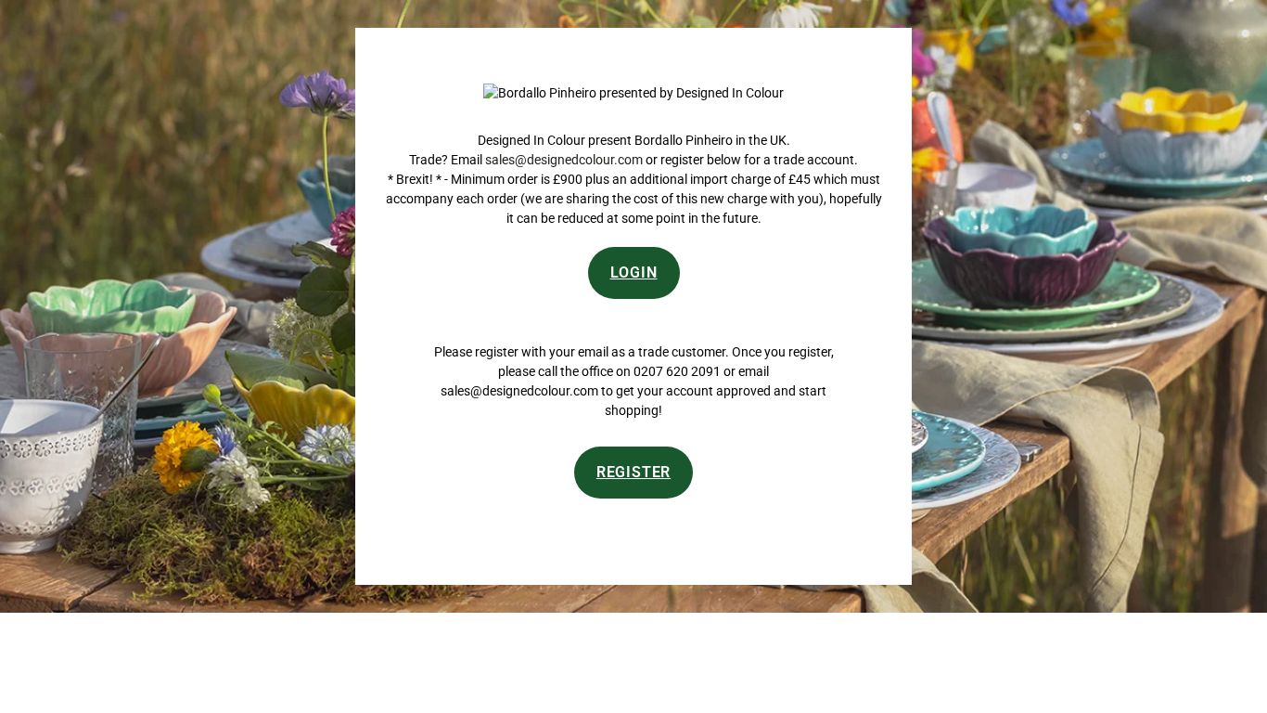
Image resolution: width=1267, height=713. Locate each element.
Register (633, 472)
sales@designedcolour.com (564, 159)
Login (634, 272)
